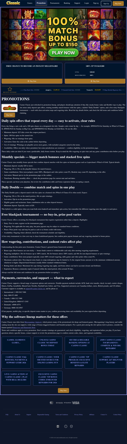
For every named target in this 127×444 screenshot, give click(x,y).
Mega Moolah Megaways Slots (104, 90)
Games (29, 3)
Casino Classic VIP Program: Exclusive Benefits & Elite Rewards (79, 361)
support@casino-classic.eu (35, 288)
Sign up (96, 3)
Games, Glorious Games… (16, 341)
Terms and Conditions (62, 414)
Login (87, 3)
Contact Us (104, 414)
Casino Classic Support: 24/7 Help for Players (110, 360)
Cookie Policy (117, 414)
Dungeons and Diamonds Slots (24, 327)
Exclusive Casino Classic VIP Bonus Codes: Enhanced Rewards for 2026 (47, 378)
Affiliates (91, 414)
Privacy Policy (78, 414)
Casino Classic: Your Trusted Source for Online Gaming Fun (47, 360)
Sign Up (106, 3)
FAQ (7, 414)
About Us (17, 414)
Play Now (118, 3)
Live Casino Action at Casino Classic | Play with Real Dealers (16, 377)
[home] (13, 5)
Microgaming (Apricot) (33, 322)
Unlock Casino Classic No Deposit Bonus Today (48, 342)
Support (77, 3)
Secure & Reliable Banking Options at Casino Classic (79, 342)
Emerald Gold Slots (60, 90)
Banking (67, 3)
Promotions (41, 3)
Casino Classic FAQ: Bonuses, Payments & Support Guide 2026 (16, 360)
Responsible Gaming (43, 414)
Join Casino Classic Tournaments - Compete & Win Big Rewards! (110, 344)
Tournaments (54, 3)
